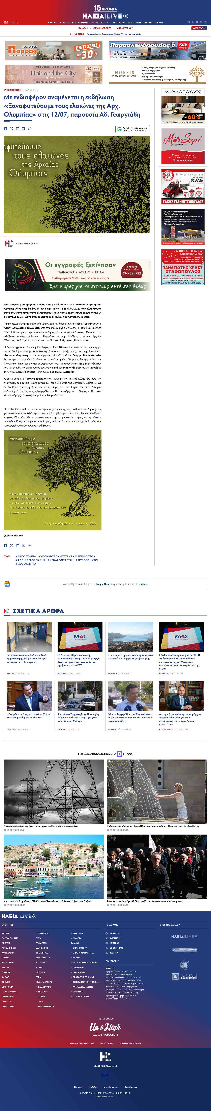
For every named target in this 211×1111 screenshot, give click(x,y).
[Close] (137, 502)
